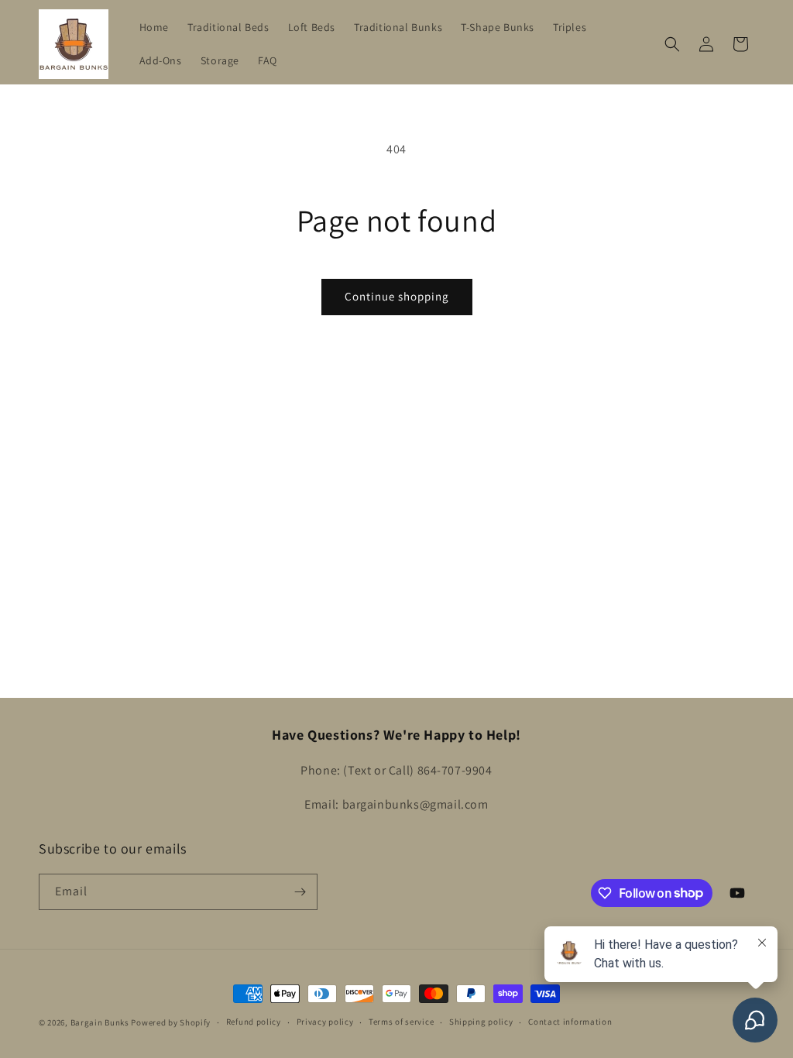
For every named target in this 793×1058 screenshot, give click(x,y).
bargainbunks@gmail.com (415, 804)
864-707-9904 (455, 770)
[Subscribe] (300, 892)
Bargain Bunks (99, 1022)
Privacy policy (325, 1021)
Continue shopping (397, 296)
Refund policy (253, 1021)
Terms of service (401, 1021)
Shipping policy (481, 1021)
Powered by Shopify (171, 1022)
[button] (672, 44)
